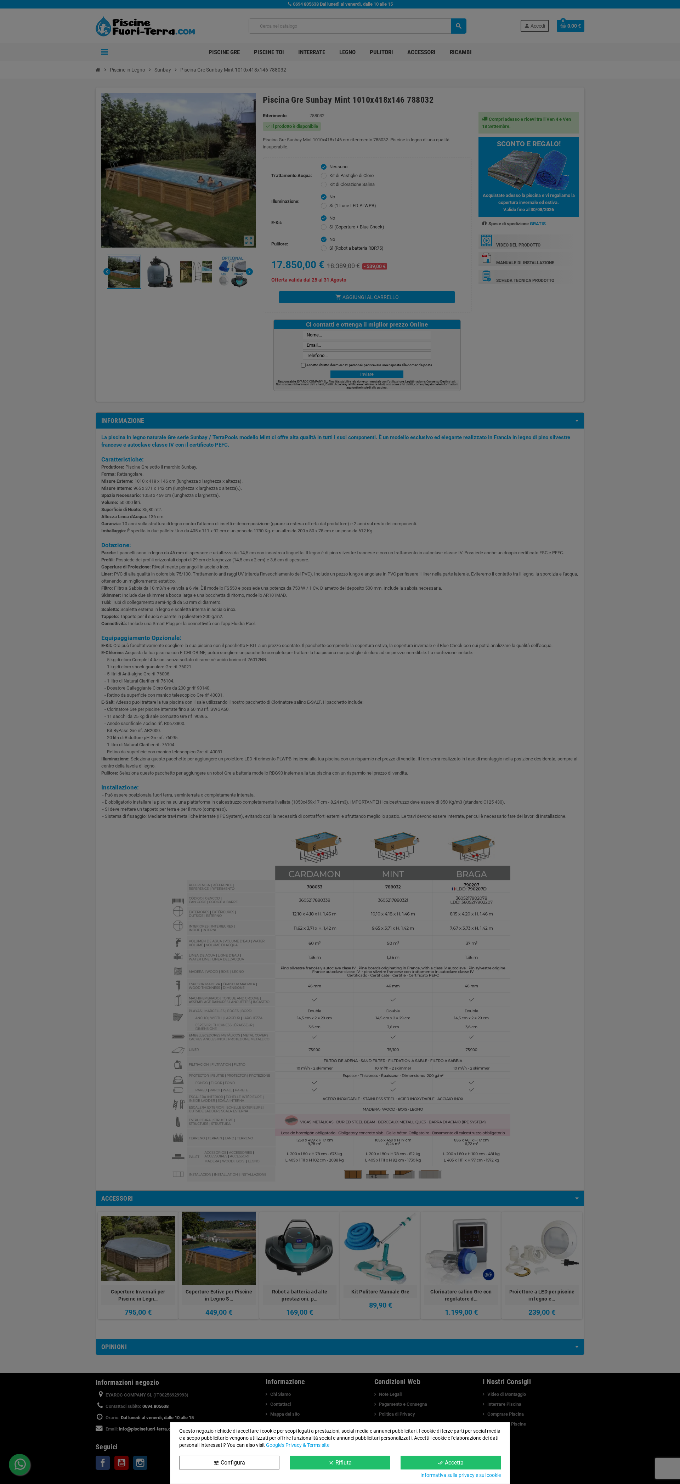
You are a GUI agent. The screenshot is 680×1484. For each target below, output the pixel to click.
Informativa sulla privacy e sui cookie (460, 1475)
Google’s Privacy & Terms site (297, 1445)
